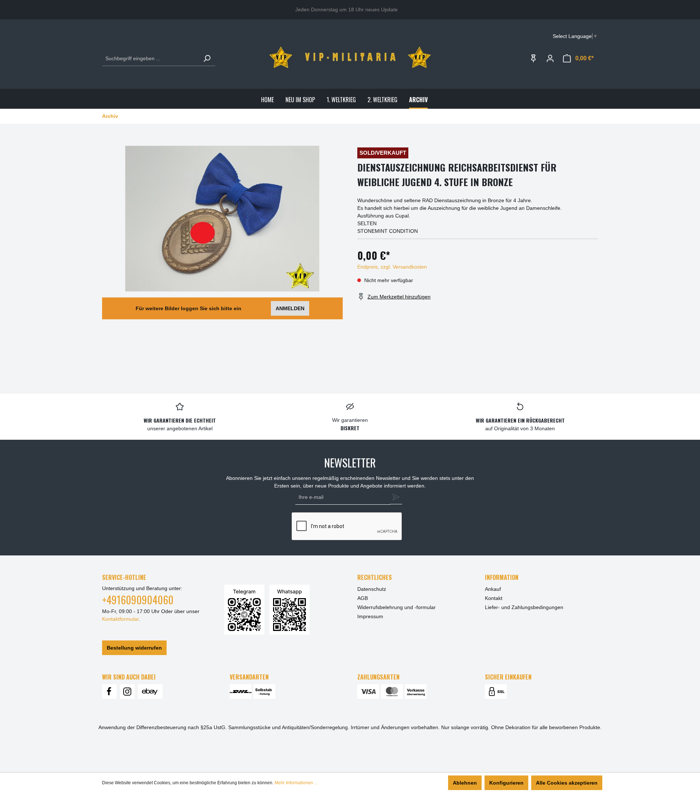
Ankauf (493, 589)
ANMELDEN (290, 308)
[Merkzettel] (533, 58)
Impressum (370, 616)
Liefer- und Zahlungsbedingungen (524, 607)
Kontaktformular (120, 619)
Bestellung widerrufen (134, 648)
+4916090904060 (138, 599)
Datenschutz (371, 589)
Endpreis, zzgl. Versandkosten (392, 267)
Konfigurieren (506, 783)
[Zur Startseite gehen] (350, 57)
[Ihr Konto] (550, 58)
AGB (362, 598)
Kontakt (493, 598)
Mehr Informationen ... (296, 782)
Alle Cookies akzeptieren (567, 783)
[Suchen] (206, 58)
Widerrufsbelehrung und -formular (396, 607)
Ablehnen (465, 783)
